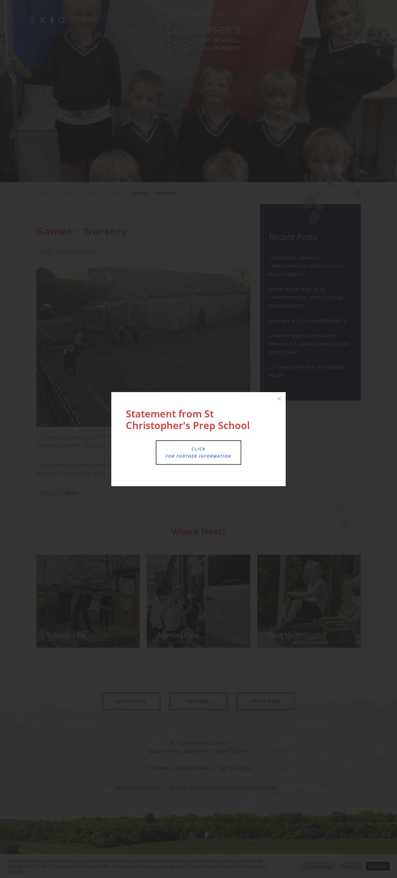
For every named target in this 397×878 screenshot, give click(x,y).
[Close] (279, 398)
